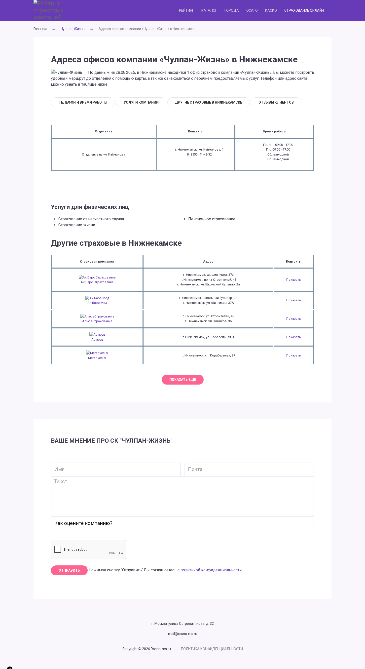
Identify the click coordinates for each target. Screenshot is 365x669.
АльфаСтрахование (97, 321)
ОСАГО (252, 10)
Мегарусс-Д (97, 358)
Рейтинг (186, 10)
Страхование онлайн (304, 10)
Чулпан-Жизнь (73, 29)
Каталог (209, 10)
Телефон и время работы (83, 102)
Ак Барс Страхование (97, 282)
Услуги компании (141, 102)
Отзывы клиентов (276, 102)
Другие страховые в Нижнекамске (208, 102)
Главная (40, 29)
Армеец (97, 339)
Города (231, 10)
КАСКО (271, 10)
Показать (293, 279)
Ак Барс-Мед (97, 303)
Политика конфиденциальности (212, 649)
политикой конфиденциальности (211, 570)
